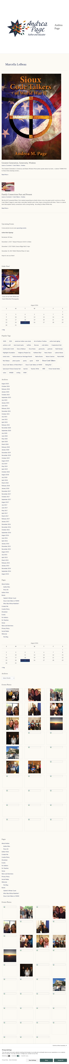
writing (18, 372)
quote (31, 360)
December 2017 (6, 491)
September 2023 (6, 397)
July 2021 (4, 416)
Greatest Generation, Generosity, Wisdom (19, 163)
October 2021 (6, 414)
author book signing (55, 341)
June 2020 (5, 436)
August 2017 (5, 502)
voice (4, 372)
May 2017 (4, 510)
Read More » (5, 174)
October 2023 (6, 394)
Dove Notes (32, 349)
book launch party (19, 345)
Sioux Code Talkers (48, 361)
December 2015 (6, 546)
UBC (43, 368)
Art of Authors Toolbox (40, 341)
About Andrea (5, 584)
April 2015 (5, 557)
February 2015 (6, 563)
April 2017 (5, 513)
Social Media (5, 631)
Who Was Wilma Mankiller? (11, 603)
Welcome (4, 634)
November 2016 (6, 527)
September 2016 (6, 532)
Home (3, 623)
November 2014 (6, 568)
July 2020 (4, 433)
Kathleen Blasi (37, 352)
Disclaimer (4, 612)
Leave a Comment (7, 165)
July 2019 (4, 463)
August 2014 (5, 574)
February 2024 (6, 389)
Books (3, 595)
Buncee (36, 345)
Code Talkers (16, 165)
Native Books (39, 356)
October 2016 (6, 529)
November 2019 (6, 455)
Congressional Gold (56, 345)
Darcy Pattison (21, 349)
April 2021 (5, 422)
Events (3, 614)
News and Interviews (7, 625)
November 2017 (6, 494)
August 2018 (5, 474)
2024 (10, 341)
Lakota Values (59, 352)
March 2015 (5, 560)
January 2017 (5, 521)
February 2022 (6, 408)
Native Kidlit (60, 356)
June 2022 (5, 405)
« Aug (3, 329)
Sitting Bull (48, 364)
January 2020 (5, 449)
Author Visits (5, 592)
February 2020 (6, 447)
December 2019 (6, 452)
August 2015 (5, 552)
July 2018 (4, 477)
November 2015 (6, 549)
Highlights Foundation (9, 352)
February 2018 (6, 485)
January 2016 (5, 543)
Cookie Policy (6, 609)
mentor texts (6, 356)
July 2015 (4, 554)
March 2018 (5, 483)
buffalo (29, 345)
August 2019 (5, 461)
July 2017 (4, 505)
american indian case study (23, 341)
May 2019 (4, 466)
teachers (25, 368)
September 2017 (6, 499)
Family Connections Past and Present (17, 194)
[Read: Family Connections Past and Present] (8, 186)
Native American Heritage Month (22, 356)
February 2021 (6, 425)
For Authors (5, 617)
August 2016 (5, 535)
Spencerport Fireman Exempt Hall (11, 368)
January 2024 (5, 392)
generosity (42, 349)
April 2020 (5, 441)
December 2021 (6, 411)
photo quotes (16, 360)
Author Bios (6, 587)
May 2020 (4, 438)
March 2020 (5, 444)
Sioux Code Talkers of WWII (33, 364)
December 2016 (6, 524)
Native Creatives (50, 356)
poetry (25, 360)
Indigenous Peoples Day (24, 352)
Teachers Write (35, 368)
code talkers (45, 345)
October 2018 (6, 472)
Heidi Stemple (59, 349)
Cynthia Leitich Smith (8, 349)
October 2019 (6, 458)
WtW (25, 372)
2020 (4, 341)
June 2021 (5, 419)
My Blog (5, 637)
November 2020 (6, 427)
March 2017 (5, 516)
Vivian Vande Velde (54, 368)
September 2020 (6, 430)
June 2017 (5, 507)
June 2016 (5, 538)
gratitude (50, 349)
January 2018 (5, 488)
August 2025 (5, 383)
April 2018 (5, 480)
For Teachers (5, 620)
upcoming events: (22, 228)
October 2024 (6, 386)
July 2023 (4, 400)
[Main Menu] (65, 27)
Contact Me (5, 606)
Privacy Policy (6, 628)
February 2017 (6, 518)
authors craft (7, 345)
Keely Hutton (48, 352)
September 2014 (6, 571)
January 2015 (5, 565)
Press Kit (5, 589)
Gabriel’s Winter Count (9, 598)
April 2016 (5, 541)
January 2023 (5, 403)
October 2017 (6, 496)
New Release (6, 360)
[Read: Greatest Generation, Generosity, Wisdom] (31, 116)
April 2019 (5, 469)
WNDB (11, 372)
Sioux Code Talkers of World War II (12, 364)
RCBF (37, 360)
